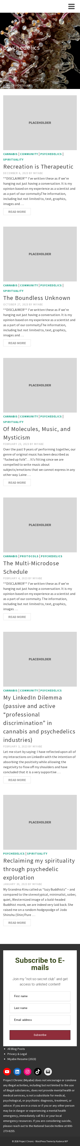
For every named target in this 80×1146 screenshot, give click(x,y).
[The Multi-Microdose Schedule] (40, 524)
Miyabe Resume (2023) (21, 1059)
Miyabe (38, 173)
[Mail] (48, 1071)
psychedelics (51, 154)
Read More (17, 211)
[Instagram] (27, 1071)
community (29, 154)
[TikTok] (38, 1071)
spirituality (13, 159)
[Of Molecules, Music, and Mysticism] (40, 385)
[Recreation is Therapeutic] (40, 122)
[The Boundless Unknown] (40, 254)
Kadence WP (62, 1141)
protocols (29, 556)
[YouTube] (7, 1071)
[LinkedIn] (17, 1071)
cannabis (10, 154)
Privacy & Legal (17, 1054)
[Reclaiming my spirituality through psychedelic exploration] (40, 822)
